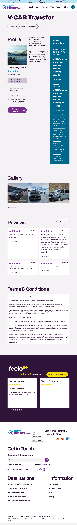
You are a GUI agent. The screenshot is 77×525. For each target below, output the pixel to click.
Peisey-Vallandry (57, 141)
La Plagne (60, 132)
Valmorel (55, 147)
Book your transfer (15, 110)
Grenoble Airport (57, 82)
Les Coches (61, 110)
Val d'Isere (60, 145)
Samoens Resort (57, 160)
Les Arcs (55, 110)
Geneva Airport (57, 79)
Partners (45, 7)
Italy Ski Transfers (16, 492)
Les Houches (62, 152)
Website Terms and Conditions (41, 516)
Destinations (33, 7)
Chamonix (64, 125)
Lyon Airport (56, 84)
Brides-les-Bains (57, 125)
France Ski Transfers (17, 488)
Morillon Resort (57, 158)
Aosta (63, 160)
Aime (63, 119)
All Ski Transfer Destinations (20, 484)
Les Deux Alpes (57, 136)
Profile (12, 27)
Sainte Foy (55, 143)
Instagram (44, 469)
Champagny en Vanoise (59, 128)
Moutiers (55, 121)
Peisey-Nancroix (57, 154)
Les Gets (63, 136)
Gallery (22, 27)
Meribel (54, 112)
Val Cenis (55, 145)
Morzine (59, 139)
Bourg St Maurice (57, 119)
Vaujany (60, 147)
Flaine (60, 130)
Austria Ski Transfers (17, 496)
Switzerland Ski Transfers (19, 500)
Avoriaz (55, 123)
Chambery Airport (57, 86)
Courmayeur (56, 149)
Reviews (32, 27)
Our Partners (55, 488)
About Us (59, 7)
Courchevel (56, 130)
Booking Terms (12, 516)
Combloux (55, 152)
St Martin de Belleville (58, 117)
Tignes (60, 143)
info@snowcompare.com (19, 469)
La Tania (59, 112)
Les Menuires (56, 115)
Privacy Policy (24, 516)
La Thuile (62, 149)
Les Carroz (61, 134)
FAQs (52, 7)
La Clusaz (55, 132)
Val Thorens (63, 115)
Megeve (55, 139)
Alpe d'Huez (61, 121)
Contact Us (73, 7)
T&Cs (42, 27)
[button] (8, 207)
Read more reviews (55, 374)
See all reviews (62, 222)
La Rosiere (55, 134)
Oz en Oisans (56, 156)
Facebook (40, 469)
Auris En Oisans (61, 123)
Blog (66, 7)
